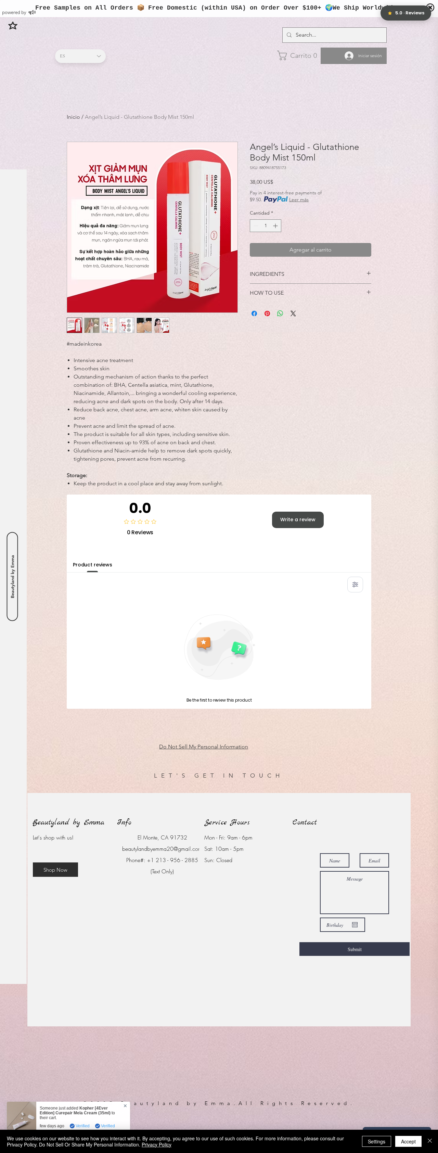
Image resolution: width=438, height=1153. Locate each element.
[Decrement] (255, 226)
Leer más (299, 199)
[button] (12, 25)
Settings (376, 1141)
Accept (408, 1141)
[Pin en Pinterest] (267, 313)
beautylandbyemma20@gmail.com (162, 849)
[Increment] (276, 226)
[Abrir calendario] (355, 924)
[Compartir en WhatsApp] (280, 313)
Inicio (73, 117)
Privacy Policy (156, 1144)
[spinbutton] (265, 226)
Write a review (297, 519)
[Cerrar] (430, 1141)
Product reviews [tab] (92, 564)
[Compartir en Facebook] (254, 313)
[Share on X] (293, 313)
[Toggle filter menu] (355, 584)
